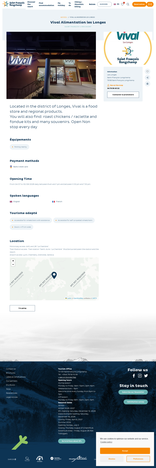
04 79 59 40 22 (113, 88)
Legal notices (12, 397)
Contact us (11, 369)
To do (70, 4)
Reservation (139, 4)
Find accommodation (46, 4)
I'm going (22, 308)
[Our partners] (35, 459)
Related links (11, 393)
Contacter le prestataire (123, 95)
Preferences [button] (138, 459)
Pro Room (10, 385)
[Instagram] (140, 377)
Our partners (11, 381)
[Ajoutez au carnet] (147, 71)
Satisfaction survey (135, 402)
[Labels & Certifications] (7, 459)
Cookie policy (106, 442)
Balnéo (92, 4)
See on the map (116, 85)
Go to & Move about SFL (72, 441)
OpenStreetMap (78, 298)
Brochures (10, 373)
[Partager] (147, 77)
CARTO (94, 298)
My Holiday (61, 4)
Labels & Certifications (16, 377)
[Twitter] (146, 377)
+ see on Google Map (67, 377)
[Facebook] (134, 377)
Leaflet (69, 298)
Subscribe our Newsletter (133, 392)
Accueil (64, 17)
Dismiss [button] (112, 459)
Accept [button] (125, 451)
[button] (116, 4)
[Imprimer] (147, 83)
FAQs (8, 389)
